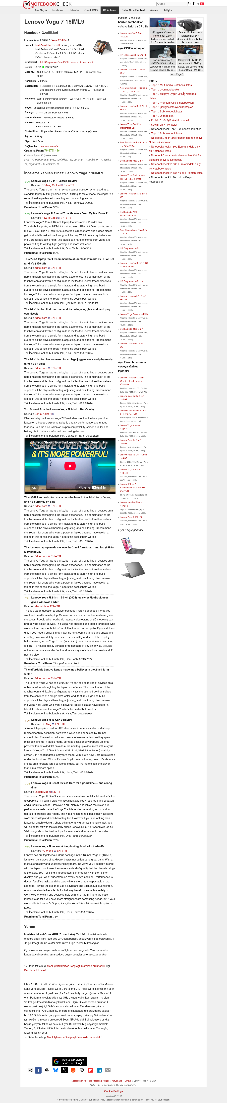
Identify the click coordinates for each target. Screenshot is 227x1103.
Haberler (74, 10)
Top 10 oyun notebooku (165, 89)
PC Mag (46, 724)
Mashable (40, 606)
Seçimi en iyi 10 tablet (164, 124)
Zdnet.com (41, 268)
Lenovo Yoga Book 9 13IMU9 (134, 314)
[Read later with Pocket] (82, 1070)
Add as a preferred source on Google (73, 1061)
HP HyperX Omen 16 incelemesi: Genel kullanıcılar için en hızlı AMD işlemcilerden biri (162, 37)
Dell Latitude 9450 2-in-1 (131, 328)
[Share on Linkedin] (99, 1070)
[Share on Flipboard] (90, 1070)
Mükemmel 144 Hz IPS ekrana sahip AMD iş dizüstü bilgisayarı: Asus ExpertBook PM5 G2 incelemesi (190, 65)
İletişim (168, 10)
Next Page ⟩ (176, 74)
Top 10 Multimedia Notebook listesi (171, 85)
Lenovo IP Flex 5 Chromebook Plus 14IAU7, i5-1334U (133, 487)
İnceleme (57, 10)
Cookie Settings (113, 1091)
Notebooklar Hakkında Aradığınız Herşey (90, 1080)
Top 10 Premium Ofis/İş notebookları (172, 102)
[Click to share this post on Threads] (47, 1070)
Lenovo (127, 1080)
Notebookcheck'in (162, 164)
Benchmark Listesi (35, 970)
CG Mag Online (51, 185)
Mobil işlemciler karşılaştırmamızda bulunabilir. (74, 1037)
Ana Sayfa (41, 10)
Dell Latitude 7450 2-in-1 (131, 160)
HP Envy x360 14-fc (129, 248)
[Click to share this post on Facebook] (38, 1070)
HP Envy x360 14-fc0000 (131, 281)
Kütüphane (109, 10)
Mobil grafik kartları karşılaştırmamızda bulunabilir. (76, 966)
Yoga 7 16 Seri (60, 40)
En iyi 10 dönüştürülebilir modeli (170, 120)
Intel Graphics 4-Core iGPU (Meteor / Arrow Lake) (66, 62)
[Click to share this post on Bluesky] (56, 1070)
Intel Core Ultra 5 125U (47, 45)
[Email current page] (108, 1070)
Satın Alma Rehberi (133, 10)
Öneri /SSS (91, 10)
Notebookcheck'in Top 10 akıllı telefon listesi (177, 173)
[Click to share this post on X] (64, 1070)
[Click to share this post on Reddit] (73, 1070)
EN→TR (69, 185)
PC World (47, 850)
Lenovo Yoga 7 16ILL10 (131, 516)
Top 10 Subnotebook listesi (167, 111)
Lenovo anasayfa (49, 146)
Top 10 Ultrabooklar (162, 116)
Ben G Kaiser (42, 414)
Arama (154, 10)
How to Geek (49, 218)
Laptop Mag (42, 792)
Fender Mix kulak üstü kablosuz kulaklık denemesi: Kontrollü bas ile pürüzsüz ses (190, 37)
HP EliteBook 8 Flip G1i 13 (133, 54)
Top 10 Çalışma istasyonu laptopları (172, 107)
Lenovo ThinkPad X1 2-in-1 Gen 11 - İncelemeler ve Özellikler (133, 381)
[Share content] (30, 1070)
